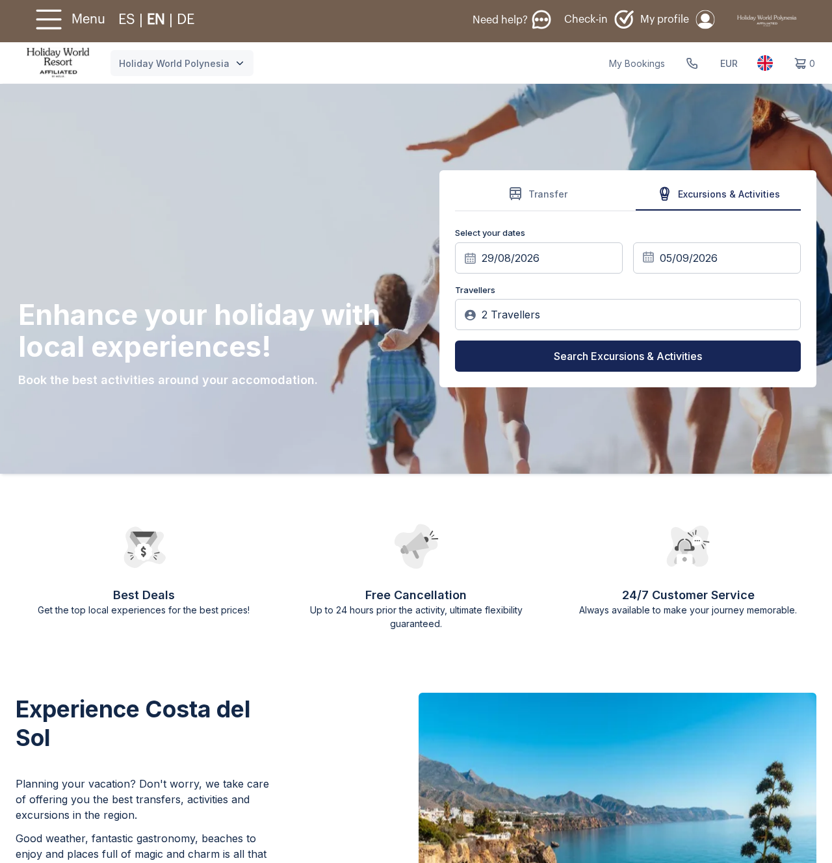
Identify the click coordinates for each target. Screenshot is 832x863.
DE (185, 19)
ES (128, 19)
